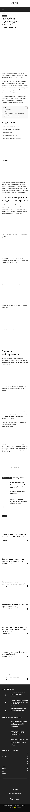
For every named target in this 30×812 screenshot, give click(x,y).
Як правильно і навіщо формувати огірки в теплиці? (13, 583)
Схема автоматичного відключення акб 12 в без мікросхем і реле (18, 501)
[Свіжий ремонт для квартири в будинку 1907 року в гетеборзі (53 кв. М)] (15, 525)
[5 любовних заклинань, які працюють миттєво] (6, 695)
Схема (5, 111)
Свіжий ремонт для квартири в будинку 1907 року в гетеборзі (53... (14, 536)
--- (11, 13)
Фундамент (17, 805)
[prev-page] (3, 507)
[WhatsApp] (14, 33)
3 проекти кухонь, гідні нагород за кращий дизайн (14, 653)
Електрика (10, 805)
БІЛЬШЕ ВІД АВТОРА (18, 478)
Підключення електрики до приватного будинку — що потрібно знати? (18, 732)
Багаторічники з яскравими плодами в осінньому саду (13, 560)
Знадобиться (7, 109)
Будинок (5, 805)
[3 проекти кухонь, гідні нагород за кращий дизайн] (15, 643)
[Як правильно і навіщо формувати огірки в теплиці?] (15, 573)
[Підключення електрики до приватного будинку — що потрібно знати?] (6, 733)
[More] (18, 33)
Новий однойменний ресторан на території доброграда (15, 606)
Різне (8, 13)
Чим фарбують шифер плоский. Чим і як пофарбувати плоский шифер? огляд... (14, 629)
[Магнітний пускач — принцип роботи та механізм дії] (15, 666)
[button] (2, 9)
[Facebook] (3, 33)
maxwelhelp (5, 30)
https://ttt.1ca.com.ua (15, 470)
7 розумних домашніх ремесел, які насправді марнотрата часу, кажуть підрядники (19, 702)
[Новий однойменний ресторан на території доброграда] (15, 596)
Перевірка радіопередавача (11, 116)
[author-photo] (15, 465)
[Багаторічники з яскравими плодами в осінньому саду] (15, 550)
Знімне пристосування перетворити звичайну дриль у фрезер (22, 448)
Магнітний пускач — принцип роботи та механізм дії (13, 676)
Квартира (24, 805)
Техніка (11, 807)
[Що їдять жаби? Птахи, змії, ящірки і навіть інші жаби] (6, 710)
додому (3, 13)
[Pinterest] (10, 33)
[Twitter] (6, 33)
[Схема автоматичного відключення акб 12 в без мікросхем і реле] (6, 501)
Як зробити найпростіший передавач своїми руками (14, 114)
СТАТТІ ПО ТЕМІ (7, 478)
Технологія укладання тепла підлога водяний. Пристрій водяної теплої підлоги (8, 449)
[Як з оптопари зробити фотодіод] (6, 493)
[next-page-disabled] (5, 507)
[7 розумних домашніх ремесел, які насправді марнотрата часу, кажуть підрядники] (6, 702)
